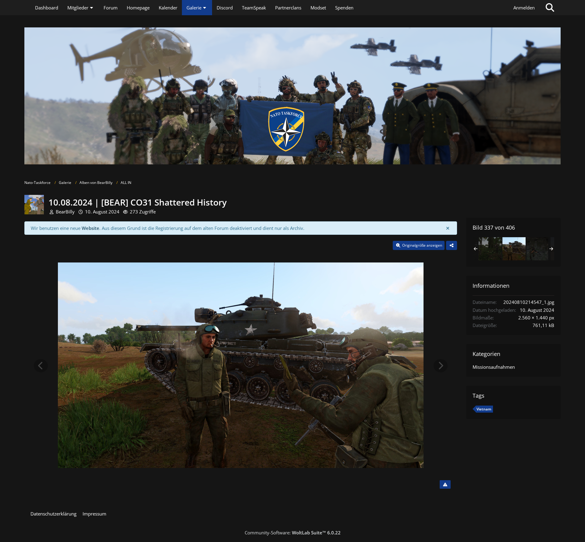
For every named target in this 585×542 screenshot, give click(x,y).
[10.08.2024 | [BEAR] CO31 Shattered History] (490, 248)
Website (90, 228)
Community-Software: (293, 533)
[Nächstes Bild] (441, 365)
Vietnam (484, 409)
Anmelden (524, 8)
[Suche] (550, 7)
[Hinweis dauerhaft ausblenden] (448, 228)
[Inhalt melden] (445, 484)
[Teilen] (451, 245)
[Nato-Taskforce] (292, 95)
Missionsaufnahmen (494, 367)
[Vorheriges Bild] (41, 365)
